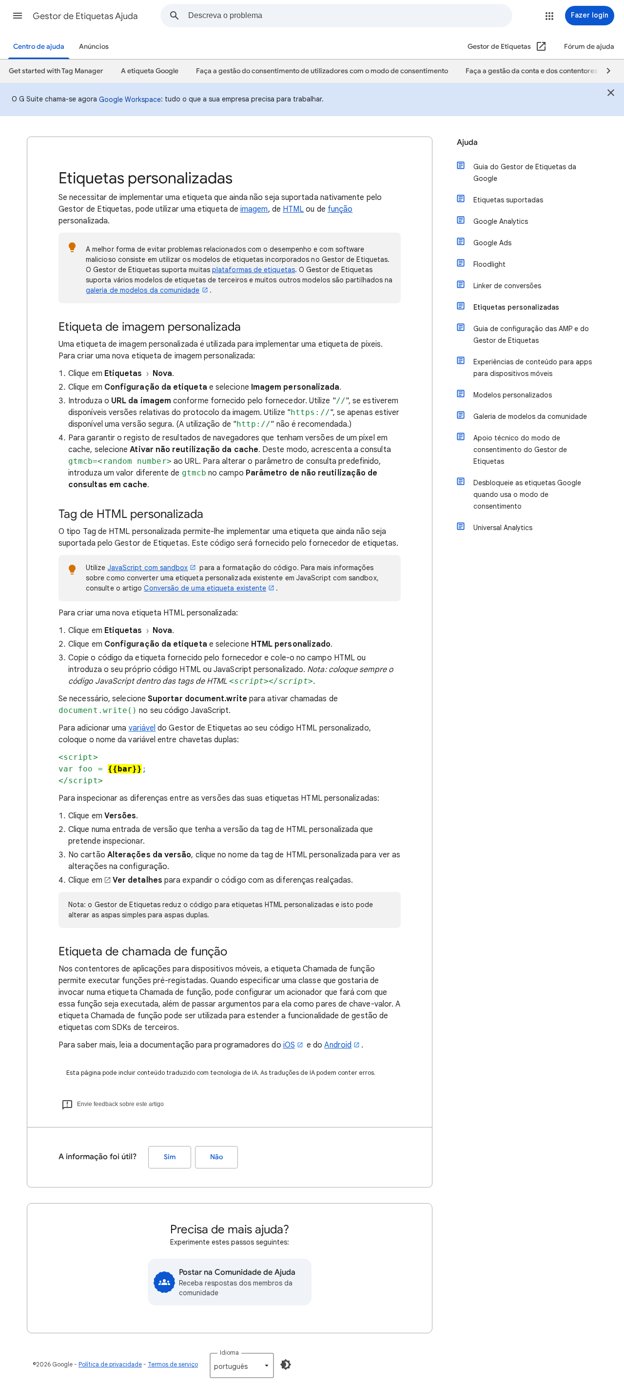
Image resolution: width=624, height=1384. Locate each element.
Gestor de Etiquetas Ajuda (85, 16)
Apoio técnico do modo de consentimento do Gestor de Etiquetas (520, 450)
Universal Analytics (502, 527)
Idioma (229, 1352)
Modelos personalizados (512, 395)
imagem (254, 209)
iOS (289, 1045)
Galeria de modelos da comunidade (530, 416)
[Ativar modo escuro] (285, 1364)
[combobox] (350, 15)
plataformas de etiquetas (253, 269)
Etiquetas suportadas (508, 200)
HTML (293, 209)
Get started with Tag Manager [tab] (56, 71)
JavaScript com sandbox (148, 567)
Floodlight (489, 264)
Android (337, 1045)
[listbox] (242, 1365)
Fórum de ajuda (589, 46)
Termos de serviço (173, 1364)
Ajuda (467, 142)
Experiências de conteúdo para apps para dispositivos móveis (532, 367)
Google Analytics (500, 221)
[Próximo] (604, 71)
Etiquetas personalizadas (516, 307)
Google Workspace (130, 99)
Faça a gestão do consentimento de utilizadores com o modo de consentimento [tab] (322, 71)
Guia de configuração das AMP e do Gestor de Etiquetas (531, 334)
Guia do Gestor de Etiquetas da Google (524, 172)
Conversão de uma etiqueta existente (205, 588)
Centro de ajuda (38, 46)
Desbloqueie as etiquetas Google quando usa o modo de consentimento (527, 494)
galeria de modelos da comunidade (143, 290)
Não (216, 1157)
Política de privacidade (110, 1364)
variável (142, 728)
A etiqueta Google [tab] (149, 71)
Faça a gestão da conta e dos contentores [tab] (532, 71)
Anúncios (94, 46)
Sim (170, 1157)
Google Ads (492, 242)
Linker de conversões (507, 285)
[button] (17, 15)
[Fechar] (611, 94)
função (340, 209)
